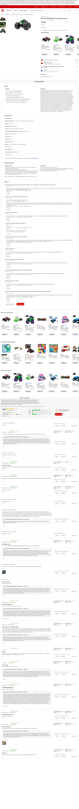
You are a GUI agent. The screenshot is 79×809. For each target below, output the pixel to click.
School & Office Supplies (23, 2)
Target (2, 14)
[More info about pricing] (67, 22)
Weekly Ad (46, 3)
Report (30, 190)
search (65, 10)
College (16, 0)
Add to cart (43, 27)
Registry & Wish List (62, 6)
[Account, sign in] (70, 10)
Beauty (72, 0)
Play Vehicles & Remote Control (17, 14)
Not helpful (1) (26, 206)
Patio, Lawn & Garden (52, 0)
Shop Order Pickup (52, 3)
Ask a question (20, 304)
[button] (44, 20)
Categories (9, 10)
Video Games (44, 2)
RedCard (71, 3)
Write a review (59, 414)
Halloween (20, 0)
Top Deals (34, 3)
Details (35, 176)
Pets (10, 2)
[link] (44, 20)
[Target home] (2, 10)
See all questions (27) (10, 304)
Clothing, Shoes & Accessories (28, 0)
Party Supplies (60, 2)
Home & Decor (38, 0)
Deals (12, 3)
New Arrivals (19, 3)
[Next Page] (78, 45)
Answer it (8, 193)
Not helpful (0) (26, 190)
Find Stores (4, 4)
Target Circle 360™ (53, 6)
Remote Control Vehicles (28, 14)
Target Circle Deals (40, 3)
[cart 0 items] (76, 10)
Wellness (16, 2)
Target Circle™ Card (44, 6)
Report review (74, 425)
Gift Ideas (65, 2)
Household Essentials (64, 0)
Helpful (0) (21, 190)
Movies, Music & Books (52, 2)
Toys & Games (31, 2)
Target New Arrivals (4, 0)
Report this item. (35, 158)
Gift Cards (69, 2)
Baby (70, 0)
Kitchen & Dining (44, 0)
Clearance (15, 3)
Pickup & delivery (23, 10)
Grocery (58, 0)
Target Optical (8, 3)
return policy (45, 170)
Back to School (11, 0)
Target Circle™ (36, 6)
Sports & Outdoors (6, 2)
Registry (67, 3)
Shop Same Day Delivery (61, 3)
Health (12, 2)
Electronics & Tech (38, 2)
